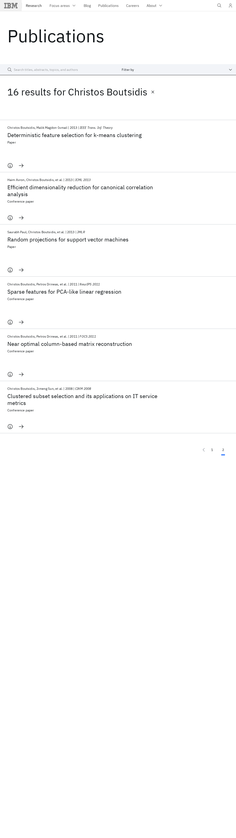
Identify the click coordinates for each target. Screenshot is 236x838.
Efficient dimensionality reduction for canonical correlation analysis (80, 191)
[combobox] (177, 69)
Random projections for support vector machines (68, 239)
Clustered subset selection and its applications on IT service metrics (82, 399)
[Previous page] (203, 450)
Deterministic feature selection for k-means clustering (74, 135)
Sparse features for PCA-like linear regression (64, 291)
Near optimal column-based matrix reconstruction (69, 343)
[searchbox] (59, 69)
